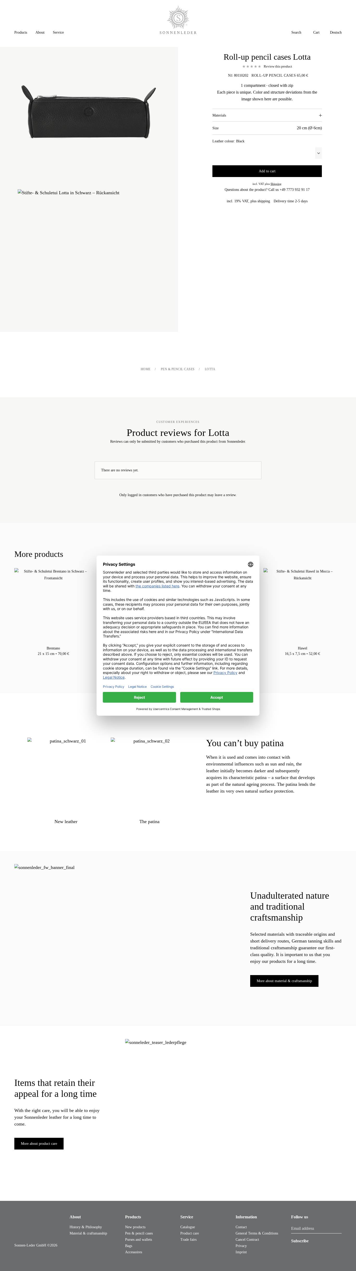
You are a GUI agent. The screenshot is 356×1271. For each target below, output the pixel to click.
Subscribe (300, 1241)
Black (48, 660)
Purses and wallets (138, 1240)
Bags (128, 1246)
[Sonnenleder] (178, 19)
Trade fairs (188, 1240)
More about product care (39, 1144)
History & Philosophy (86, 1227)
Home (146, 369)
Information (246, 1217)
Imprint (241, 1252)
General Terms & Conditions (257, 1233)
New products (135, 1227)
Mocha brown (53, 660)
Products (133, 1217)
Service (186, 1217)
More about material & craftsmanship (284, 981)
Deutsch (336, 32)
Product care (189, 1233)
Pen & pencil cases (178, 369)
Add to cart (267, 171)
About (75, 1217)
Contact (241, 1227)
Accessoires (133, 1252)
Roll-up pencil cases (273, 75)
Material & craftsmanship (88, 1233)
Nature (59, 660)
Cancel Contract (247, 1240)
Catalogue (187, 1227)
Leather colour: (228, 141)
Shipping (276, 183)
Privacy (241, 1246)
